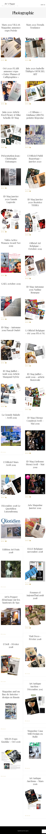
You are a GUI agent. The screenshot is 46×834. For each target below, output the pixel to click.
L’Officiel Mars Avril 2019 (10, 463)
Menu (42, 4)
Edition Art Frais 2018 (10, 551)
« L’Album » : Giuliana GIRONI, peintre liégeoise (35, 114)
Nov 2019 (4, 273)
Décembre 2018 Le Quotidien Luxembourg (10, 508)
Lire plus (2, 60)
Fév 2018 (4, 634)
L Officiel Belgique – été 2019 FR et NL (35, 332)
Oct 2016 (4, 776)
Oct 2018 (28, 582)
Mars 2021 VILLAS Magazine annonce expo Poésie (11, 27)
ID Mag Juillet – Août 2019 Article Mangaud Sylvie (11, 373)
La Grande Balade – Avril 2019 (11, 416)
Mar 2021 (4, 58)
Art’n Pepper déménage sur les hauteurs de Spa (11, 599)
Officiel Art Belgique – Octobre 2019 (35, 245)
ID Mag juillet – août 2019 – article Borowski (35, 376)
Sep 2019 (28, 364)
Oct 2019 (28, 277)
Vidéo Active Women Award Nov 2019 (11, 242)
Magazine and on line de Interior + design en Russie (11, 694)
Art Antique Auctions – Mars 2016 (35, 781)
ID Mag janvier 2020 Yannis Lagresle (11, 199)
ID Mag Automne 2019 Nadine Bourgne (35, 289)
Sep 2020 (4, 186)
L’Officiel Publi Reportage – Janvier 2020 (35, 158)
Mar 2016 (28, 815)
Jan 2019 (28, 539)
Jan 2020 (28, 189)
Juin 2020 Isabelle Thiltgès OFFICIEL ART (35, 71)
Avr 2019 (4, 452)
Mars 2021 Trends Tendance (35, 26)
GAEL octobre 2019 (11, 283)
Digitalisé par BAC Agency (23, 830)
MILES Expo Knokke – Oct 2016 (10, 740)
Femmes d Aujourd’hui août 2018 (35, 595)
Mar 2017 (28, 768)
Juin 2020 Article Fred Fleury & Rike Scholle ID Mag (11, 114)
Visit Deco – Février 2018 (35, 638)
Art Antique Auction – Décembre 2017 (35, 686)
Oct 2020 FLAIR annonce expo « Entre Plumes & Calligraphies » (11, 73)
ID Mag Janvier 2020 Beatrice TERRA (35, 202)
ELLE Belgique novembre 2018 (35, 550)
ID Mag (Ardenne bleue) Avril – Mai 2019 (35, 464)
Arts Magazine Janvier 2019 (35, 506)
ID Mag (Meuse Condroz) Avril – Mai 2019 (35, 420)
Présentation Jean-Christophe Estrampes (11, 158)
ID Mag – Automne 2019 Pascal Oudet (11, 329)
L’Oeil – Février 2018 (11, 646)
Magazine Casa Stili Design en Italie (35, 733)
